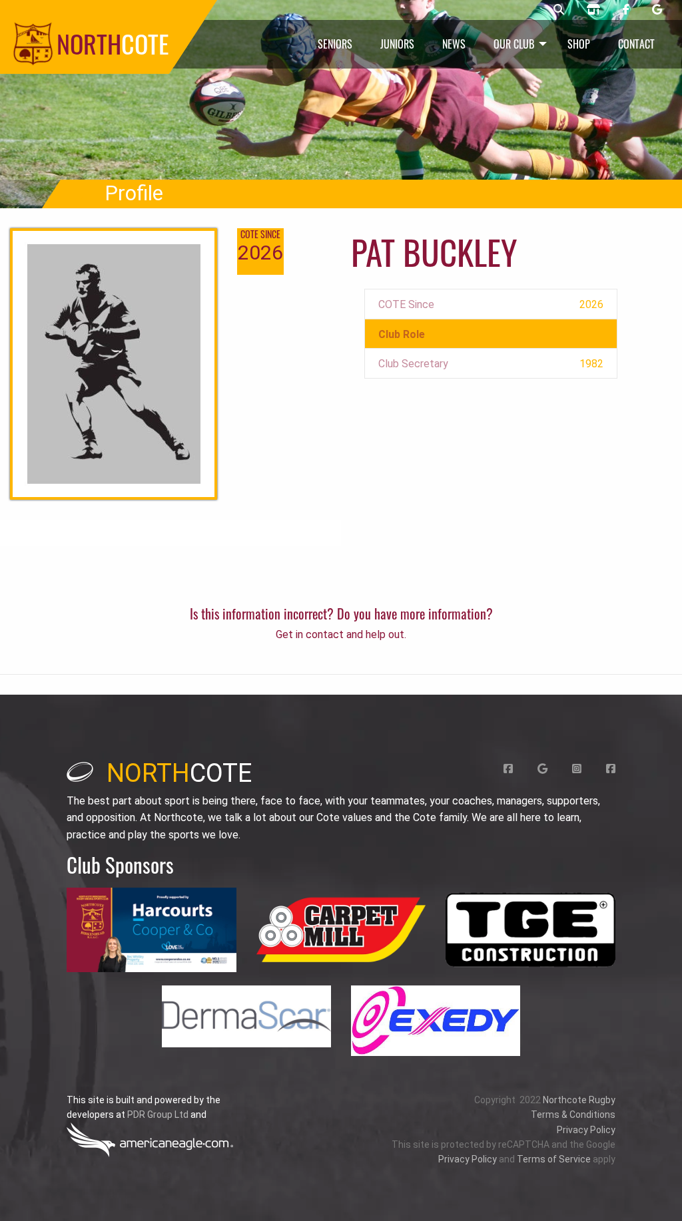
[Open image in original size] (151, 930)
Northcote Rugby (579, 1100)
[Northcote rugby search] (558, 10)
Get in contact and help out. (341, 634)
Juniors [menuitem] (397, 44)
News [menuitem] (454, 44)
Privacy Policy (586, 1130)
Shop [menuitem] (578, 44)
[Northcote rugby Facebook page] (626, 10)
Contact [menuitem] (636, 44)
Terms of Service (554, 1159)
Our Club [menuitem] (514, 44)
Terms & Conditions (573, 1114)
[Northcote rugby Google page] (657, 10)
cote (179, 773)
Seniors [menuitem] (335, 44)
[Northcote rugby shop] (593, 10)
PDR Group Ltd (157, 1114)
